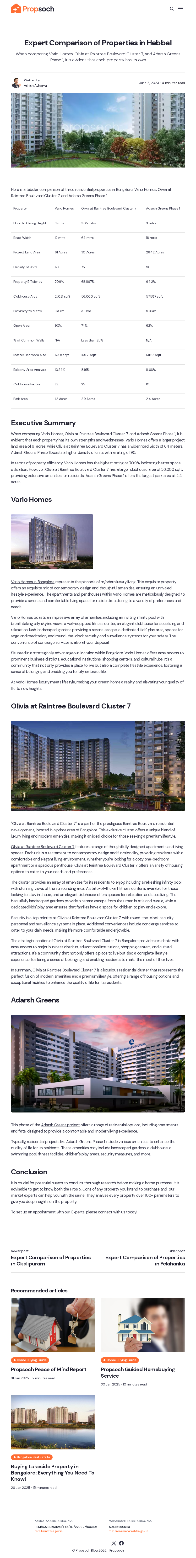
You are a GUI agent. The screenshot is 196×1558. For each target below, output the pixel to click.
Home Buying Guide (32, 1360)
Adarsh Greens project (60, 1125)
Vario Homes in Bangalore (32, 581)
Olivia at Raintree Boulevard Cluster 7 (43, 846)
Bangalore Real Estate (33, 1457)
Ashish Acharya (35, 85)
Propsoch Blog (87, 1550)
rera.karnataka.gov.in (49, 1531)
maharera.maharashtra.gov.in (128, 1531)
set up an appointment (36, 1212)
